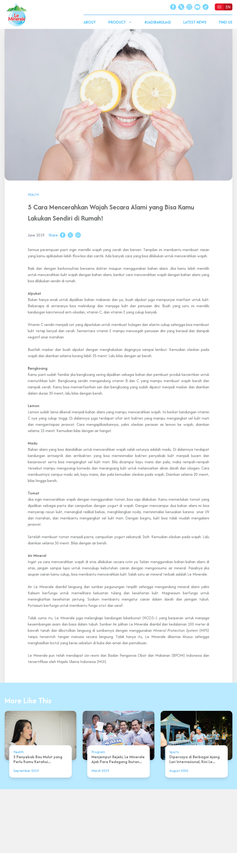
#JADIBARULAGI (158, 22)
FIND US (225, 22)
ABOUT (90, 22)
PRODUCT (117, 22)
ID (219, 7)
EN (228, 7)
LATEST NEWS (194, 22)
